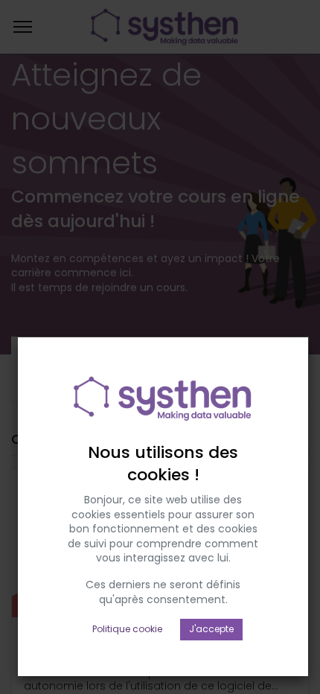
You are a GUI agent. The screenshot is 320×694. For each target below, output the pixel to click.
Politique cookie (127, 629)
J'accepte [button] (211, 629)
